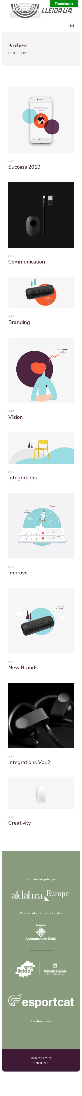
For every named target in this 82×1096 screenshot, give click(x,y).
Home (12, 53)
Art (11, 161)
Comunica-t (40, 1063)
